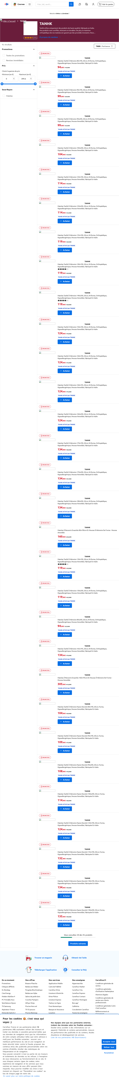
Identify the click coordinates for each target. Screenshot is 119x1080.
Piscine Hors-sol (31, 1006)
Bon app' (75, 1003)
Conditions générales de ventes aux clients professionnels (104, 1000)
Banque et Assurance (56, 1009)
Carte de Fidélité (55, 987)
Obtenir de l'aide (79, 957)
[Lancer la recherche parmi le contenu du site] (71, 4)
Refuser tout (109, 1047)
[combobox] (55, 4)
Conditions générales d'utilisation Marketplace (105, 990)
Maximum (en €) (25, 74)
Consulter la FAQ (79, 970)
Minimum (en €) (8, 74)
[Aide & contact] (79, 4)
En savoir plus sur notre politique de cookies (21, 1076)
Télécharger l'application (46, 970)
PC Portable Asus (8, 1000)
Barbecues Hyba (31, 993)
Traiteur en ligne (55, 1003)
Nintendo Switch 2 (8, 1013)
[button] (29, 4)
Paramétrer (109, 1053)
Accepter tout (109, 1041)
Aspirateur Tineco (8, 1009)
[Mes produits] (86, 4)
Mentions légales (102, 994)
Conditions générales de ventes (104, 984)
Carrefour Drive (54, 990)
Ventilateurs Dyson (9, 1003)
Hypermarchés (77, 983)
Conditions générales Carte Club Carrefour (106, 1007)
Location (52, 1013)
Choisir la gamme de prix (11, 71)
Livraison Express (55, 1000)
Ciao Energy (6, 993)
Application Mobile (56, 983)
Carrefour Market (78, 987)
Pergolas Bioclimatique (33, 990)
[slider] (2, 83)
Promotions (6, 983)
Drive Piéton (53, 996)
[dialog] (59, 1047)
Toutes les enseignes (79, 1013)
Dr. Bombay (6, 990)
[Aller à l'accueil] (7, 4)
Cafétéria (75, 1006)
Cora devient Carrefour (80, 1009)
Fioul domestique (55, 1006)
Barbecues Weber (31, 987)
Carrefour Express (78, 993)
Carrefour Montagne (79, 1000)
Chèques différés (8, 987)
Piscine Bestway (31, 1013)
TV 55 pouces (30, 1009)
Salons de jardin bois (32, 996)
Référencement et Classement (102, 1012)
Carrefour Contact (78, 996)
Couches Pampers (31, 1000)
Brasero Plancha (31, 983)
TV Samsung (6, 1006)
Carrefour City (77, 990)
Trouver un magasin (43, 957)
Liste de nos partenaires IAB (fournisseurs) (68, 1037)
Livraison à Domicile (56, 993)
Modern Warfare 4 (8, 996)
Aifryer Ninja (30, 1003)
